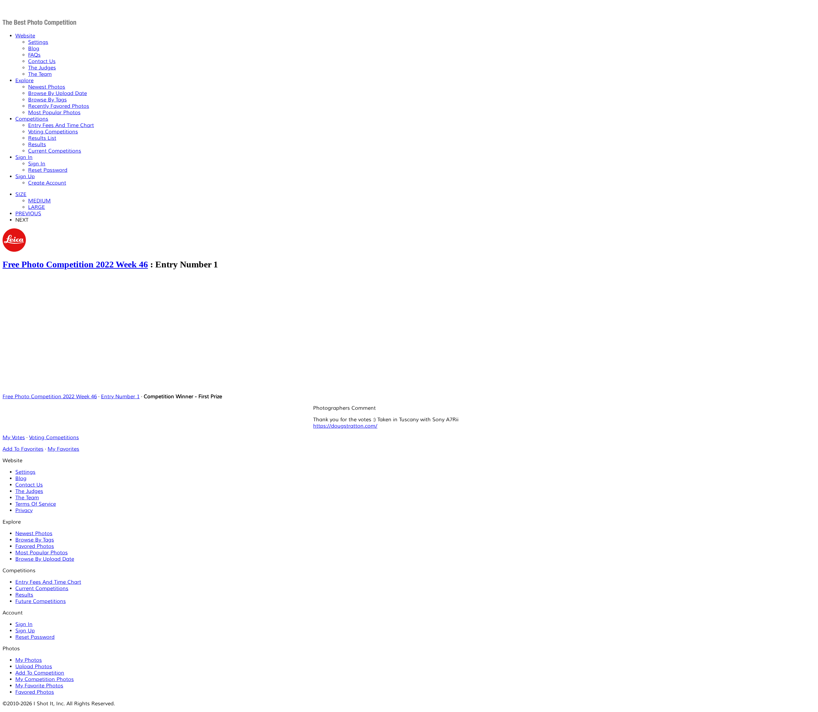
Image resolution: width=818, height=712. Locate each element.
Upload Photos (33, 666)
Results (37, 144)
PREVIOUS (28, 213)
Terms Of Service (35, 504)
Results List (42, 138)
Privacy (24, 510)
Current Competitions (54, 151)
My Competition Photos (44, 679)
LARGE (36, 207)
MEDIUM (39, 201)
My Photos (28, 660)
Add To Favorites (23, 449)
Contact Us (42, 61)
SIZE (21, 194)
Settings (38, 42)
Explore (24, 80)
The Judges (42, 68)
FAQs (34, 55)
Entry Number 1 (120, 396)
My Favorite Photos (39, 686)
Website (25, 36)
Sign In (24, 157)
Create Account (47, 183)
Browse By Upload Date (57, 93)
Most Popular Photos (54, 112)
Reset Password (47, 170)
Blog (33, 48)
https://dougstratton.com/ (345, 426)
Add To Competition (39, 673)
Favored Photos (34, 546)
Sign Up (25, 176)
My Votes (14, 437)
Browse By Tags (47, 100)
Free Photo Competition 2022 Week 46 (75, 264)
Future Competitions (40, 601)
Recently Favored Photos (58, 106)
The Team (40, 74)
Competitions (31, 119)
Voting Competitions (53, 132)
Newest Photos (46, 87)
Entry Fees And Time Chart (61, 125)
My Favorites (63, 449)
